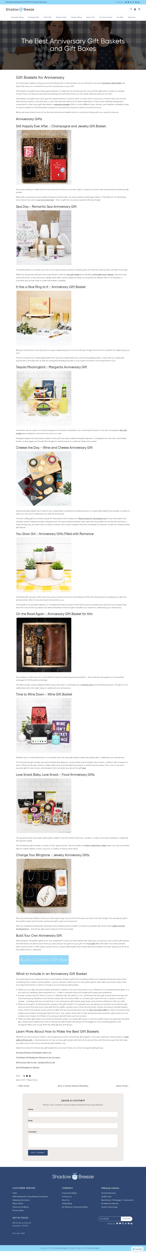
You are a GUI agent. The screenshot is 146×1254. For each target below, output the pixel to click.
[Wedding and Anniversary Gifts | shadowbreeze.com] (43, 345)
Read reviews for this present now (92, 519)
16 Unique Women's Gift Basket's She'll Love (33, 1053)
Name (30, 1109)
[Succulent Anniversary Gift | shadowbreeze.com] (43, 592)
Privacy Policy (18, 1210)
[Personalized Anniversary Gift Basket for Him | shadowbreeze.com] (43, 672)
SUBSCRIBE (126, 1219)
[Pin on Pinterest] (30, 1076)
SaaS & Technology (109, 1207)
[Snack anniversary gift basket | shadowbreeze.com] (43, 833)
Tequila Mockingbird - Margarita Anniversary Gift (51, 367)
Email (30, 1120)
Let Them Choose (105, 17)
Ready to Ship (61, 17)
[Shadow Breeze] (20, 9)
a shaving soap (86, 685)
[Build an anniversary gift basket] (43, 967)
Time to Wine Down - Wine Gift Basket (44, 694)
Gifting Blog (67, 1204)
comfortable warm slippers (103, 275)
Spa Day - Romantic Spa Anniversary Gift (46, 206)
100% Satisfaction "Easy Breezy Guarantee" (30, 1197)
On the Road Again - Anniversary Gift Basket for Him (54, 614)
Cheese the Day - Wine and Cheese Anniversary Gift (54, 447)
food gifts (91, 944)
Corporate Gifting (17, 17)
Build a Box (90, 17)
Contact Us (67, 1197)
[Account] (134, 9)
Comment (32, 1132)
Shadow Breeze (61, 1248)
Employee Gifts (33, 17)
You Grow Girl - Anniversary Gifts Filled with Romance (55, 533)
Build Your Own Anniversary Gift (39, 935)
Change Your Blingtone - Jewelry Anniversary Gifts (52, 855)
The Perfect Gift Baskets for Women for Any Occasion (38, 1058)
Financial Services (108, 1193)
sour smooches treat (45, 200)
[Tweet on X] (24, 1076)
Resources (131, 17)
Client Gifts (47, 17)
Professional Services (109, 1204)
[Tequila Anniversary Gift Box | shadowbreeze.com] (43, 425)
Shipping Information (21, 1200)
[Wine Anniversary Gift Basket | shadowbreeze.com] (43, 753)
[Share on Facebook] (27, 1076)
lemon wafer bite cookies (95, 846)
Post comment (38, 1153)
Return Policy (18, 1204)
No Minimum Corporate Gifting (74, 1207)
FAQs (15, 1193)
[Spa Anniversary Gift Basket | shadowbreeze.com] (43, 265)
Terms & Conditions (21, 1207)
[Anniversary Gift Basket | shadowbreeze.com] (43, 185)
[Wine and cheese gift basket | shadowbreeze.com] (43, 506)
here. (84, 768)
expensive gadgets (62, 104)
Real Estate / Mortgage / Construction (117, 1200)
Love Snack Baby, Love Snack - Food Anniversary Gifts (55, 774)
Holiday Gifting (76, 17)
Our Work (120, 17)
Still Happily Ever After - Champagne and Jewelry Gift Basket (61, 126)
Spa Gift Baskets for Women (28, 1068)
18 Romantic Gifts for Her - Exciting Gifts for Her (35, 1063)
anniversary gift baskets (112, 83)
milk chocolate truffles (98, 1010)
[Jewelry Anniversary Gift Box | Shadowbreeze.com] (43, 913)
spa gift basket (73, 275)
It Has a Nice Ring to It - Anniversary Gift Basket (51, 287)
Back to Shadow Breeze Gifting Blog (73, 1086)
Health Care (106, 1197)
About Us (66, 1200)
